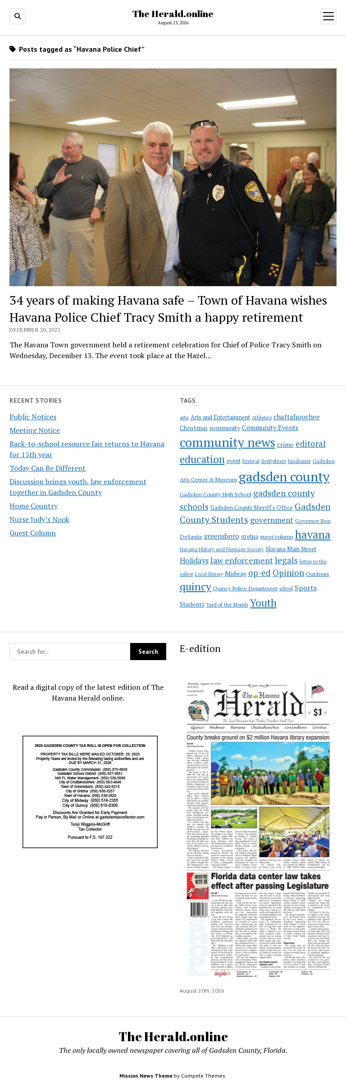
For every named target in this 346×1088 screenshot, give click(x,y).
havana (313, 534)
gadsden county (284, 476)
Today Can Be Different (47, 468)
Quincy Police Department (245, 588)
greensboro (221, 535)
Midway (235, 574)
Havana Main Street (291, 549)
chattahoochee (296, 416)
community (224, 428)
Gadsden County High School (215, 494)
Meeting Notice (34, 430)
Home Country (33, 506)
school (286, 588)
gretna (249, 536)
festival (251, 461)
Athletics (262, 417)
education (202, 459)
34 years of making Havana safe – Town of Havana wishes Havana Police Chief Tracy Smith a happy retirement (168, 308)
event (234, 461)
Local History (209, 574)
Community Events (270, 427)
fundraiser (299, 461)
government (271, 520)
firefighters (273, 461)
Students (192, 604)
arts (184, 417)
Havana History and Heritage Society (222, 549)
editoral (311, 443)
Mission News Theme (146, 1075)
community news (227, 442)
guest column (276, 536)
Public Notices (32, 417)
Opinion (288, 572)
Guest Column (32, 533)
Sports (306, 588)
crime (285, 444)
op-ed (259, 572)
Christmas (194, 428)
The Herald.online (173, 13)
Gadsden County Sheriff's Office (251, 508)
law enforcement (241, 560)
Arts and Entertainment (220, 417)
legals (286, 560)
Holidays (194, 561)
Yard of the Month (227, 604)
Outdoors (317, 573)
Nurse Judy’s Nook (39, 519)
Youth (263, 602)
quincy (195, 586)
